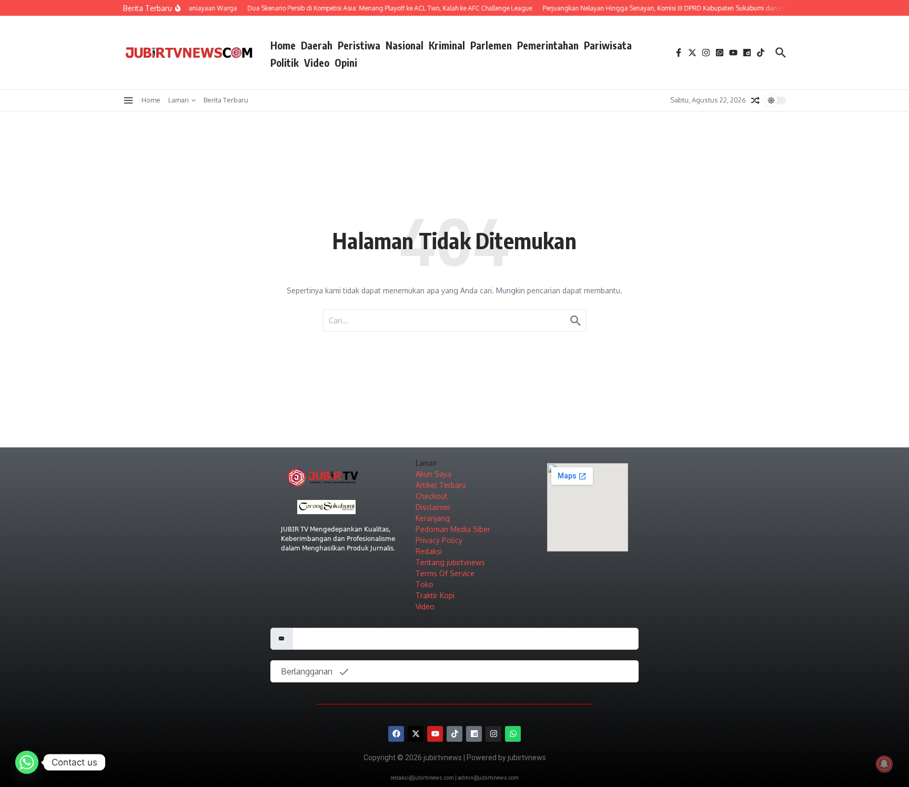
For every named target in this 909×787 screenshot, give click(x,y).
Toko (424, 584)
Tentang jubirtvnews (450, 562)
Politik (284, 62)
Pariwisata (608, 45)
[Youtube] (435, 734)
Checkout (432, 496)
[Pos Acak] (755, 100)
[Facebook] (396, 734)
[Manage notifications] (884, 763)
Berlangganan (308, 671)
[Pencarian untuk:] (454, 320)
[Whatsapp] (513, 734)
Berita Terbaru (226, 100)
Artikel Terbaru (441, 485)
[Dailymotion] (474, 734)
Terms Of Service (445, 573)
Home (283, 45)
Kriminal (447, 45)
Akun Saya (433, 473)
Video (316, 62)
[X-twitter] (415, 734)
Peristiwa (359, 45)
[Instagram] (493, 734)
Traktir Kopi (435, 595)
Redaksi (429, 551)
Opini (346, 62)
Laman (178, 100)
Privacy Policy (439, 540)
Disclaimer (433, 507)
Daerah (316, 45)
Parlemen (491, 45)
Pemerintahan (548, 45)
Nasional (404, 45)
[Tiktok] (454, 734)
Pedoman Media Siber (453, 529)
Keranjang (433, 518)
